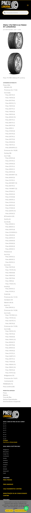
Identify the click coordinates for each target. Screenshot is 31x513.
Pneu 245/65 (9, 169)
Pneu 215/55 (9, 202)
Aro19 (6, 254)
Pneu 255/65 (9, 194)
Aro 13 (4, 424)
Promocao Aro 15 (9, 326)
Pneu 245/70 (9, 95)
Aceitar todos (9, 510)
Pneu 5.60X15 (9, 356)
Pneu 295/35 (9, 307)
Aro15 (6, 329)
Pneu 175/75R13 (10, 315)
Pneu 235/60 (9, 142)
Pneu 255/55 (9, 262)
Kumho (6, 219)
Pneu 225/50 (9, 213)
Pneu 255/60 (9, 243)
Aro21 (6, 305)
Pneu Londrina (7, 386)
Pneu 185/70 (9, 278)
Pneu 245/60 (9, 249)
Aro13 (6, 313)
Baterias (5, 395)
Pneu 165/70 (9, 267)
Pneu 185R (8, 281)
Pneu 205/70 (9, 345)
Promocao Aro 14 (9, 310)
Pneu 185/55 (9, 114)
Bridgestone (8, 375)
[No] (29, 506)
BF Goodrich (8, 216)
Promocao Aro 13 (9, 297)
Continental (7, 381)
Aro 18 (4, 434)
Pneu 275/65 (9, 191)
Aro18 (6, 222)
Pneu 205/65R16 (10, 147)
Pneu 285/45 (9, 259)
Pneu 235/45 (9, 235)
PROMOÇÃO (6, 384)
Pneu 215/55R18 (10, 232)
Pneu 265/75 (9, 109)
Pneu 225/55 (9, 238)
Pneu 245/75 (9, 120)
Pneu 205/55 (9, 103)
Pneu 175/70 (9, 270)
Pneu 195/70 (9, 334)
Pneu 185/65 (9, 275)
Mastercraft (7, 302)
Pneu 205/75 (9, 125)
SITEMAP (5, 440)
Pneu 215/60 (9, 208)
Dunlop (6, 153)
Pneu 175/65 (9, 284)
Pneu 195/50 (9, 98)
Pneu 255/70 (9, 134)
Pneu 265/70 (9, 100)
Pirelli (6, 294)
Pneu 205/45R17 (10, 175)
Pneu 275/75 (9, 166)
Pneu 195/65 (9, 339)
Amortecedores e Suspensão (11, 401)
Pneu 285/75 (9, 123)
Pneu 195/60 (9, 111)
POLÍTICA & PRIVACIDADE (10, 442)
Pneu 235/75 (9, 359)
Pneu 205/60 (9, 117)
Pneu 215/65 (9, 131)
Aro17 (6, 156)
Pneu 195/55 (9, 106)
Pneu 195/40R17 (10, 188)
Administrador (9, 29)
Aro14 (6, 265)
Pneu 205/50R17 (10, 183)
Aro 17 (4, 432)
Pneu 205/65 (9, 348)
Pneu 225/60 (9, 224)
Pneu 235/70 (9, 136)
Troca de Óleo (7, 397)
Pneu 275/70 (9, 161)
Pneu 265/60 (9, 246)
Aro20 (6, 286)
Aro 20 (4, 438)
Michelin (6, 87)
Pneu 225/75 (9, 139)
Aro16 (6, 93)
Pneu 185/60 (9, 273)
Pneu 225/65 (9, 158)
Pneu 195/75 (9, 145)
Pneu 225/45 (9, 211)
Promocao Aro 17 (9, 90)
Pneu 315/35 (9, 291)
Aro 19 (4, 436)
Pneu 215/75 (9, 353)
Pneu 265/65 (9, 177)
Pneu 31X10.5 (9, 373)
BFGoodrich (6, 451)
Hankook (5, 464)
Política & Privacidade (20, 510)
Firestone (7, 252)
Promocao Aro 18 (9, 150)
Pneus (5, 85)
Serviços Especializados (10, 399)
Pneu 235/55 (9, 172)
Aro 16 (4, 430)
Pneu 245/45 (9, 200)
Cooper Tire (6, 454)
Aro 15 (4, 428)
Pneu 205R (8, 128)
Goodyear (7, 300)
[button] (26, 508)
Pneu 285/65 (9, 227)
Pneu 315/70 (9, 180)
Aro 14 (4, 426)
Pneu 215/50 (9, 197)
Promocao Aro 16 (9, 378)
